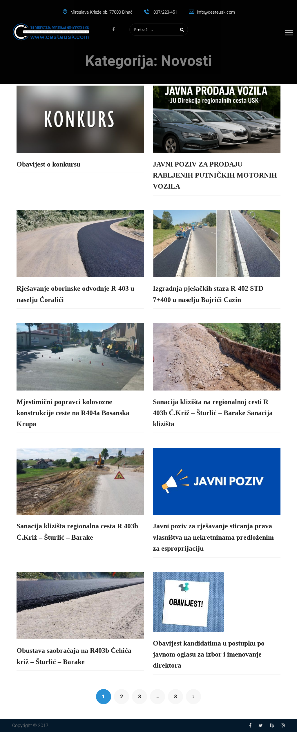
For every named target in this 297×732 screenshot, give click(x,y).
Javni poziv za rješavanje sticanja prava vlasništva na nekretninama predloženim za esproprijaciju (213, 537)
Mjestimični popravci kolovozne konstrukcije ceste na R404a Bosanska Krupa (73, 413)
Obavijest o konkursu (48, 164)
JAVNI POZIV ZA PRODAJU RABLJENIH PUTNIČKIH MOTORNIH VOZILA (215, 175)
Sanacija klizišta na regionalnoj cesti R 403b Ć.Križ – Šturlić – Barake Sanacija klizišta (213, 413)
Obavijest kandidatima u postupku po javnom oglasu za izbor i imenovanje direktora (209, 654)
